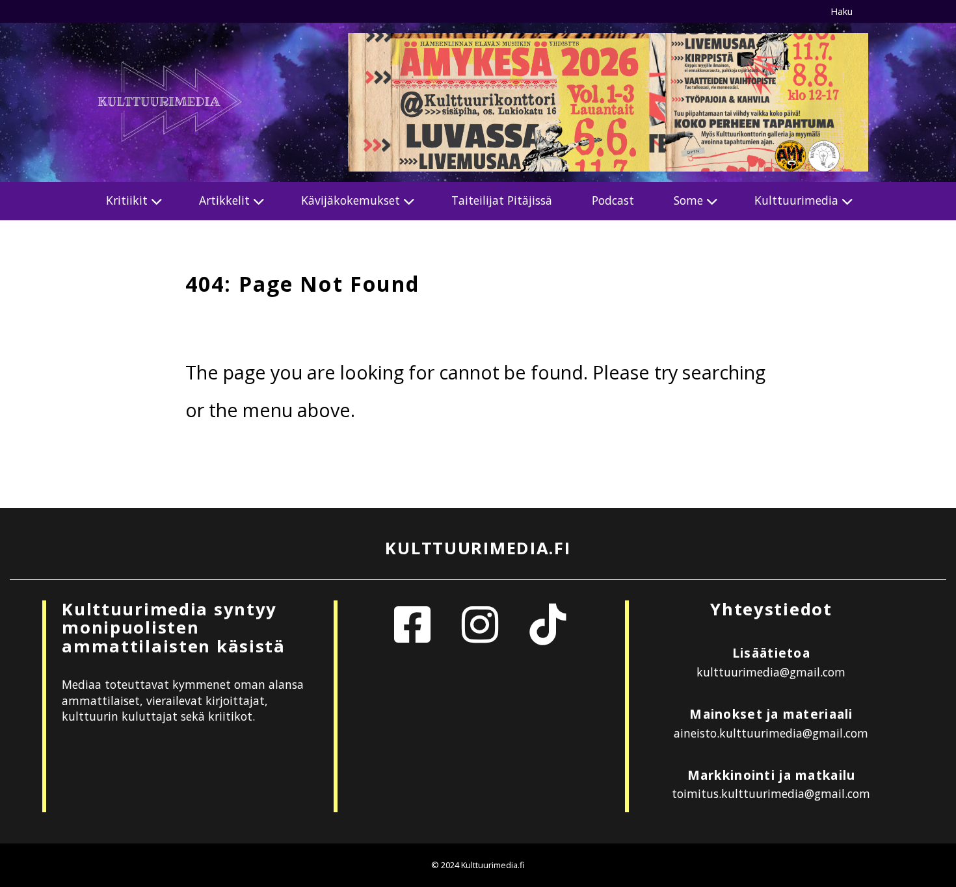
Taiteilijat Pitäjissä (501, 200)
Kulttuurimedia (796, 200)
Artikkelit (224, 200)
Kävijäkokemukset (350, 200)
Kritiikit (127, 200)
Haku (841, 11)
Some (688, 200)
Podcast (613, 200)
